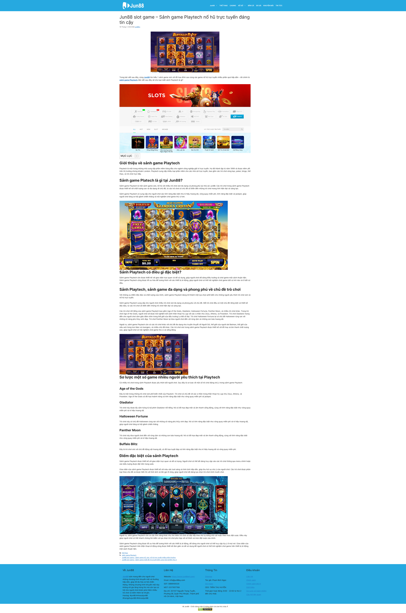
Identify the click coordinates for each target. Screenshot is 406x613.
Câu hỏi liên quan (253, 594)
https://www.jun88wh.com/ (183, 577)
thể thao (125, 553)
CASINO (233, 6)
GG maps (209, 584)
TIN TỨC (279, 6)
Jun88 (212, 6)
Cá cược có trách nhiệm (256, 591)
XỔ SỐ (240, 6)
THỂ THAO (223, 6)
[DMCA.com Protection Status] (205, 610)
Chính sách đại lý (253, 584)
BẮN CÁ (251, 6)
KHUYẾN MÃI (268, 6)
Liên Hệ (249, 577)
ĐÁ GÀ (258, 6)
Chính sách (251, 580)
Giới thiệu (250, 587)
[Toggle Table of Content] (135, 156)
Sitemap (208, 577)
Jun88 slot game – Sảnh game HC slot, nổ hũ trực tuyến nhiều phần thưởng (149, 557)
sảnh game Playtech (128, 80)
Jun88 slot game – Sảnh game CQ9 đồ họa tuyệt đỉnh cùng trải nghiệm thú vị (149, 560)
